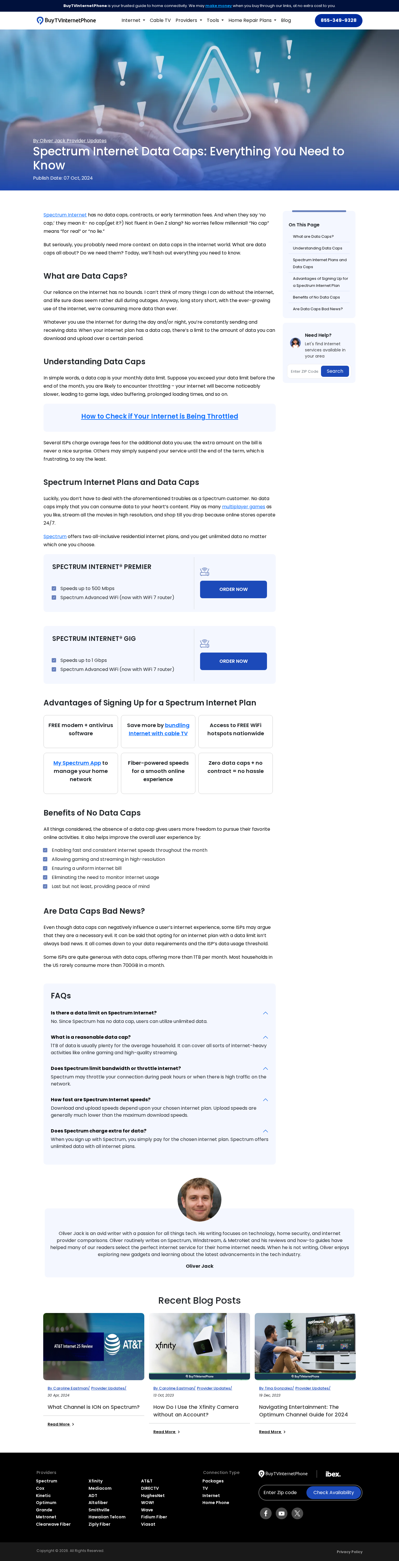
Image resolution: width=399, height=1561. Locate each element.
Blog (286, 20)
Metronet (46, 1517)
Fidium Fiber (154, 1517)
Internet (211, 1495)
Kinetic (43, 1495)
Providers (187, 20)
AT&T (146, 1481)
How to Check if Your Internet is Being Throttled (159, 416)
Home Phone (215, 1503)
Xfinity (96, 1481)
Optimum (46, 1503)
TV (205, 1488)
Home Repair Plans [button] (250, 20)
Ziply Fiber (99, 1524)
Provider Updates (87, 140)
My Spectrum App (77, 762)
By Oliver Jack (50, 140)
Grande (44, 1510)
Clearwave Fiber (53, 1524)
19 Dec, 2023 (269, 1395)
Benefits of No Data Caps (316, 297)
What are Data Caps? (313, 236)
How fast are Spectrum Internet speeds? (100, 1099)
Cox (40, 1488)
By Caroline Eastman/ (69, 1388)
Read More (59, 1424)
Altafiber (98, 1503)
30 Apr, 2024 (59, 1395)
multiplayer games (243, 506)
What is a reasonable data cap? (91, 1037)
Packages (213, 1481)
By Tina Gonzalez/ (276, 1388)
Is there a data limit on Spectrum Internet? (104, 1013)
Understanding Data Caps (317, 248)
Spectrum (55, 536)
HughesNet (153, 1495)
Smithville (99, 1510)
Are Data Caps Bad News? (318, 309)
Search (335, 371)
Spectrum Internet (65, 214)
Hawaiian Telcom (107, 1517)
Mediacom (100, 1488)
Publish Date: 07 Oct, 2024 (63, 178)
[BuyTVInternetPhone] (66, 20)
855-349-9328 (339, 20)
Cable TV (160, 20)
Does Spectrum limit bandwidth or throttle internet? (116, 1068)
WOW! (147, 1503)
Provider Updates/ (108, 1388)
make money (218, 5)
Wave (147, 1510)
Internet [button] (132, 20)
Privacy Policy (349, 1551)
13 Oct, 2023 (163, 1395)
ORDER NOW (233, 589)
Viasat (148, 1524)
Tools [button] (213, 20)
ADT (93, 1495)
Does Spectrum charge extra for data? (98, 1131)
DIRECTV (150, 1488)
